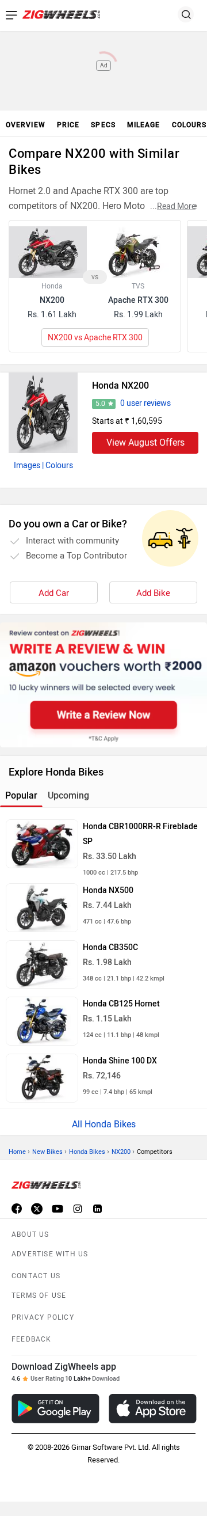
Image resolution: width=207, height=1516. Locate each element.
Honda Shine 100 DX (120, 1061)
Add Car (54, 593)
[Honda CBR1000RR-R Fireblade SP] (42, 843)
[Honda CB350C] (42, 964)
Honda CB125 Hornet (121, 1004)
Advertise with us (50, 1254)
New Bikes (47, 1152)
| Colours (57, 465)
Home (17, 1152)
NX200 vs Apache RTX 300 (95, 338)
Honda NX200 (120, 385)
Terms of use (39, 1295)
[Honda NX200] (43, 413)
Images (27, 465)
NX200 (121, 1152)
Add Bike (153, 593)
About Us (30, 1234)
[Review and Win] (103, 684)
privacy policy (43, 1317)
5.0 (100, 404)
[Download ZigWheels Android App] (55, 1408)
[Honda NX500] (42, 907)
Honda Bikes (87, 1152)
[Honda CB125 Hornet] (42, 1021)
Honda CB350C (110, 947)
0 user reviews (145, 403)
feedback (32, 1339)
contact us (36, 1276)
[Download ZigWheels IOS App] (153, 1408)
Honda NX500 (108, 890)
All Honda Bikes (104, 1124)
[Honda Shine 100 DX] (42, 1078)
